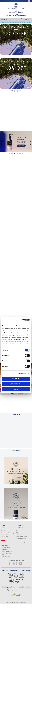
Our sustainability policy (7, 533)
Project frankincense (6, 551)
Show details (22, 373)
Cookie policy (19, 529)
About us (3, 529)
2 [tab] (15, 91)
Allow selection (16, 384)
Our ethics (3, 531)
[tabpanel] (16, 74)
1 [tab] (12, 91)
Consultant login (5, 1)
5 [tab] (20, 153)
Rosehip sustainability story (7, 554)
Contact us (4, 19)
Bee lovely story (5, 556)
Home (2, 527)
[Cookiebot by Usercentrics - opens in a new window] (22, 320)
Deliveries (18, 533)
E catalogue (4, 549)
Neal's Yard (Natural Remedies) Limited (17, 602)
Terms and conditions (21, 531)
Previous (1, 75)
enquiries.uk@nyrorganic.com (17, 15)
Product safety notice (21, 536)
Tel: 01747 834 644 (21, 542)
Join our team (4, 536)
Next (31, 75)
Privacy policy (19, 527)
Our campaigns (5, 534)
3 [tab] (17, 91)
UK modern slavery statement (21, 539)
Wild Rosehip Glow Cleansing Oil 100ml (16, 311)
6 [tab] (23, 153)
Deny (16, 389)
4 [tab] (20, 91)
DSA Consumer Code (16, 591)
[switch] (27, 355)
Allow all (16, 379)
